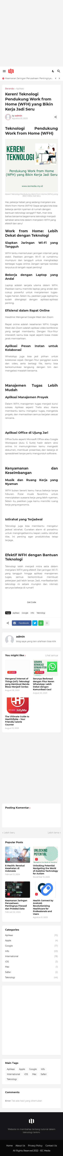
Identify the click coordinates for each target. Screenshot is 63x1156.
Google (25, 613)
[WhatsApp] (41, 623)
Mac (31, 966)
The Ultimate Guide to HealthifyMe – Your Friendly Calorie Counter (17, 720)
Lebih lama (53, 832)
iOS (31, 961)
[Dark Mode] (53, 71)
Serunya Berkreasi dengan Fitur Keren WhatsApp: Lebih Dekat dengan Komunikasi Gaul (43, 684)
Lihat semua (51, 655)
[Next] (59, 78)
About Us (20, 1145)
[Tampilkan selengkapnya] (47, 623)
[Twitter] (35, 623)
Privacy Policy (35, 1145)
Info (32, 613)
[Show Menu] (4, 71)
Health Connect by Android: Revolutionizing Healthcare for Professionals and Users (43, 907)
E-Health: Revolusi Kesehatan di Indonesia (15, 868)
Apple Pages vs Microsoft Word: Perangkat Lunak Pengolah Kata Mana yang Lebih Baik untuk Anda (29, 78)
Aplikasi (20, 89)
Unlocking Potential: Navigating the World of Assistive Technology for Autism (45, 869)
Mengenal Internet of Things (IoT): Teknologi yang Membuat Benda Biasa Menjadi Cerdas (17, 682)
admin (20, 636)
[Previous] (55, 78)
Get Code (31, 602)
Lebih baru (9, 832)
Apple (31, 940)
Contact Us (51, 1145)
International (31, 956)
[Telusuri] (59, 71)
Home (9, 1145)
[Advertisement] (31, 33)
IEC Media (45, 1150)
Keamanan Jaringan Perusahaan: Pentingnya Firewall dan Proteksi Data (16, 904)
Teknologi (41, 613)
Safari (31, 972)
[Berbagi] (55, 117)
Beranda (9, 89)
